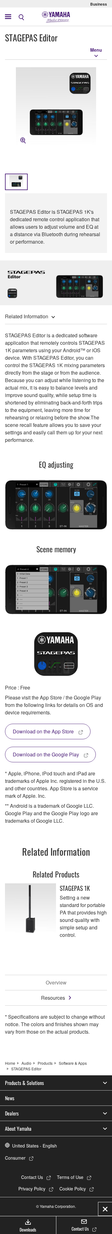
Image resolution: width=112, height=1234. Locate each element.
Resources (53, 997)
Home (10, 1063)
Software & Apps (73, 1063)
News (9, 1098)
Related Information (26, 316)
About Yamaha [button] (18, 1128)
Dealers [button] (12, 1113)
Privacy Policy (31, 1188)
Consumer (15, 1158)
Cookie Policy (72, 1188)
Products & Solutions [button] (24, 1083)
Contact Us (32, 1177)
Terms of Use (70, 1177)
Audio (26, 1063)
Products (45, 1063)
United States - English (34, 1146)
